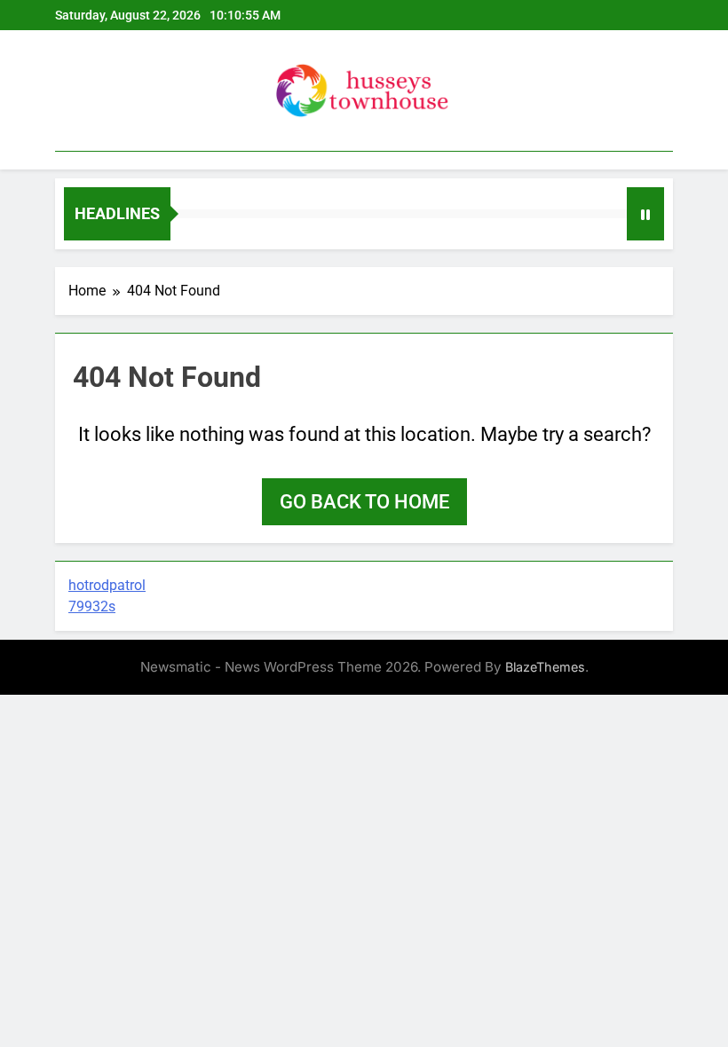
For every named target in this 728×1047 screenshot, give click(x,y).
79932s (91, 606)
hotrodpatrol (107, 585)
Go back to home (364, 502)
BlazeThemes (545, 666)
